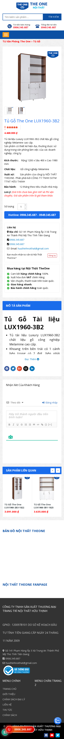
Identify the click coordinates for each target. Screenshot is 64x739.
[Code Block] (38, 425)
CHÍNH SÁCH (10, 715)
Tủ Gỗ (36, 41)
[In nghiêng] (13, 425)
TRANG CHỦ (9, 688)
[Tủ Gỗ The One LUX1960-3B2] (9, 111)
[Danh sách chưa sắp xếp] (30, 425)
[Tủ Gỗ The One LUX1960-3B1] (47, 488)
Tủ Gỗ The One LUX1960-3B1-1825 (43, 506)
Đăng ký (52, 255)
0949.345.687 (47, 215)
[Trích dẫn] (34, 425)
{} (46, 424)
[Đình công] (21, 425)
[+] (50, 424)
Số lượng (9, 206)
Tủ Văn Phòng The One (17, 41)
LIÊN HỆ (7, 704)
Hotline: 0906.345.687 (22, 215)
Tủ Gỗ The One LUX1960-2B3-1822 (14, 506)
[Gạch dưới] (17, 425)
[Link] (42, 425)
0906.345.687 (17, 239)
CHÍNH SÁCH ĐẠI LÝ (14, 699)
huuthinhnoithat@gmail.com (33, 248)
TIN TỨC (7, 709)
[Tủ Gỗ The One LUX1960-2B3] (17, 488)
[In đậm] (9, 425)
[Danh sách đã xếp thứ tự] (26, 425)
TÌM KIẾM (53, 16)
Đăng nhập (51, 402)
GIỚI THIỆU (9, 694)
